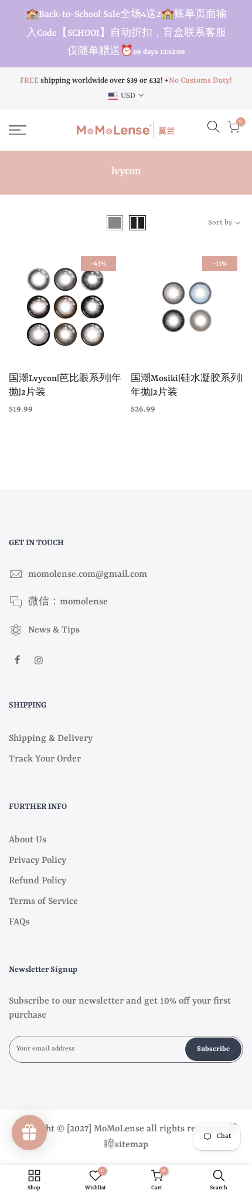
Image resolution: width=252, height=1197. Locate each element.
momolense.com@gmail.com (87, 574)
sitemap (131, 1145)
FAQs (19, 922)
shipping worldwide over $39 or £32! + (94, 80)
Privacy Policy (37, 860)
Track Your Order (45, 759)
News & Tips (54, 630)
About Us (27, 840)
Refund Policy (37, 881)
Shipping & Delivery (51, 738)
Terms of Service (43, 901)
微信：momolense (68, 602)
